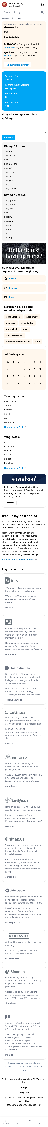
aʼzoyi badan (27, 323)
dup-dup (8, 237)
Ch (40, 383)
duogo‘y (8, 216)
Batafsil (10, 502)
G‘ (29, 383)
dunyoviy (8, 208)
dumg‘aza (8, 180)
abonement (32, 316)
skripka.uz (28, 1063)
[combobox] (24, 12)
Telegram (24, 1092)
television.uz (10, 1066)
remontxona (10, 422)
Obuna (10, 1104)
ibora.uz (11, 1063)
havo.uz (24, 1070)
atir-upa (8, 405)
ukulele (7, 454)
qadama (8, 409)
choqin (7, 450)
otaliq (7, 413)
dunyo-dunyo (10, 188)
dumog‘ (8, 168)
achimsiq (11, 323)
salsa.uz (19, 1063)
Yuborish (8, 137)
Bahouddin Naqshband (18, 341)
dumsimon (9, 172)
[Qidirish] (42, 12)
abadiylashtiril (13, 316)
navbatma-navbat (12, 401)
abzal (25, 329)
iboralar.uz (27, 1066)
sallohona (9, 446)
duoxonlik (9, 229)
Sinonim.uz (10, 47)
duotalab (8, 221)
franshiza (8, 463)
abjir (37, 341)
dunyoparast (10, 200)
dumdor (8, 151)
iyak (6, 418)
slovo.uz (36, 1063)
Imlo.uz (5, 551)
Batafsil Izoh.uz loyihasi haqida (18, 559)
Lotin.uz (8, 55)
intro (6, 442)
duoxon (8, 225)
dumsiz (7, 176)
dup (6, 233)
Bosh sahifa (6, 18)
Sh (34, 383)
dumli (7, 159)
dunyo (7, 184)
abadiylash (12, 329)
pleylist (7, 458)
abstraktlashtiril (14, 335)
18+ (39, 1104)
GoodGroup (23, 1104)
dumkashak (9, 155)
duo (6, 212)
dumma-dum (10, 163)
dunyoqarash (10, 204)
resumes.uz (38, 1066)
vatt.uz (19, 1066)
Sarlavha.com (28, 551)
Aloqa (24, 1087)
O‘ (24, 383)
